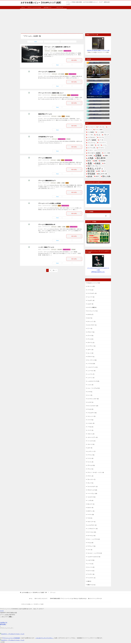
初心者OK (60, 50)
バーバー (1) (90, 430)
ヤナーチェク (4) (91, 535)
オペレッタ (89, 129)
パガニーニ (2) (90, 433)
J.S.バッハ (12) (91, 286)
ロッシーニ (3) (90, 567)
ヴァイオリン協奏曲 (62, 95)
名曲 (66, 74)
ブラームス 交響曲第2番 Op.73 (46, 180)
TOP (34, 592)
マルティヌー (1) (91, 521)
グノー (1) (89, 328)
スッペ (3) (89, 395)
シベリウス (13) (91, 363)
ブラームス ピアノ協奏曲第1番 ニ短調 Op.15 (57, 46)
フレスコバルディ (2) (92, 486)
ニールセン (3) (90, 423)
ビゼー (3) (89, 447)
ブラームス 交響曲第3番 (45, 157)
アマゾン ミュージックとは (34, 7)
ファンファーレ (91, 142)
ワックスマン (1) (91, 577)
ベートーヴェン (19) (92, 493)
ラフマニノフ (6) (91, 546)
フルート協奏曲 (90, 145)
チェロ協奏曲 (90, 132)
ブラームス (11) (91, 465)
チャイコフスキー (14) (92, 405)
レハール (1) (90, 563)
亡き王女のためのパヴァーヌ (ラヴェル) (97, 100)
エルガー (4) (90, 304)
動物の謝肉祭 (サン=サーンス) (94, 96)
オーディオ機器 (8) (91, 307)
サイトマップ (60, 7)
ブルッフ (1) (90, 483)
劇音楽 (89, 160)
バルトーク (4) (90, 444)
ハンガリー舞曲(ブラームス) (46, 247)
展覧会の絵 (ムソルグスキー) (94, 76)
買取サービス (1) (91, 584)
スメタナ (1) (90, 402)
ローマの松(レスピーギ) (93, 62)
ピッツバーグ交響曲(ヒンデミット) (95, 79)
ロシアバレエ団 (91, 147)
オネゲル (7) (90, 314)
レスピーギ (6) (90, 560)
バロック (106, 134)
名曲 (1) (89, 581)
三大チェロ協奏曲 (107, 152)
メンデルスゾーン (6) (92, 528)
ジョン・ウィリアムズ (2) (93, 388)
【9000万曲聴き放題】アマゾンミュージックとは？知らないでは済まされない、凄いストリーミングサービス (76, 598)
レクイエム (104, 145)
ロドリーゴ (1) (90, 570)
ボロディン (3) (90, 511)
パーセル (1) (90, 426)
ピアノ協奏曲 (54, 50)
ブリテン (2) (90, 476)
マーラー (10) (90, 514)
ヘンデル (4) (90, 500)
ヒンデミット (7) (91, 451)
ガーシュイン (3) (91, 321)
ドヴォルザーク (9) (91, 412)
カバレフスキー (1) (91, 325)
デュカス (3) (90, 409)
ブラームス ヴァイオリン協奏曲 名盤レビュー (51, 93)
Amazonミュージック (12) (93, 282)
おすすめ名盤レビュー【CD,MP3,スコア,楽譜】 (41, 2)
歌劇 (99, 171)
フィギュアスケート (102, 142)
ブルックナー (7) (91, 479)
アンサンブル (101, 127)
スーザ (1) (89, 391)
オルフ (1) (89, 318)
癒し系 (104, 171)
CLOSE (2, 642)
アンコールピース (91, 126)
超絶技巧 (97, 176)
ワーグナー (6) (90, 574)
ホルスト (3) (90, 507)
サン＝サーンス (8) (91, 360)
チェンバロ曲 (89, 134)
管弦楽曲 (68, 116)
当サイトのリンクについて (41, 598)
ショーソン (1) (90, 377)
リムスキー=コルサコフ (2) (93, 556)
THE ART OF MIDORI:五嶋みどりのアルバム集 (98, 50)
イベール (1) (90, 289)
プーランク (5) (90, 454)
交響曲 (58, 160)
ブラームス (47, 50)
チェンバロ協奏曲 (100, 132)
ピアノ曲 (101, 139)
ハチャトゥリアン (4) (92, 437)
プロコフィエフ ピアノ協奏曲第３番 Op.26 (97, 113)
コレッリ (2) (90, 353)
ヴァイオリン (101, 147)
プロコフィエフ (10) (92, 490)
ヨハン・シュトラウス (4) (93, 539)
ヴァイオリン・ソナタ (92, 150)
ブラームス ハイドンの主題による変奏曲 (49, 203)
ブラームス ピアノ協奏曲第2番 (46, 71)
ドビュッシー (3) (91, 416)
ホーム (23, 7)
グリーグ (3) (90, 335)
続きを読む (74, 60)
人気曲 (59, 116)
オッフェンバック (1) (92, 311)
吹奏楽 (98, 163)
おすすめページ (47, 7)
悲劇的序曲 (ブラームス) (45, 114)
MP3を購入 (3, 624)
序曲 (104, 163)
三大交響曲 (89, 155)
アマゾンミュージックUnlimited (11, 638)
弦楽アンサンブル (92, 166)
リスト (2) (89, 549)
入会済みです (3, 622)
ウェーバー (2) (90, 297)
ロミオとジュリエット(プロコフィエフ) (96, 103)
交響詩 (106, 155)
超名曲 (89, 176)
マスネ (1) (89, 518)
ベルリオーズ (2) (91, 497)
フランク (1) (90, 469)
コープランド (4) (91, 346)
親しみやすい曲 (102, 173)
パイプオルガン (91, 137)
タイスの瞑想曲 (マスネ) (93, 110)
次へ (54, 270)
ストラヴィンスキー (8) (93, 398)
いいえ (2, 610)
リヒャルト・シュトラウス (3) (94, 553)
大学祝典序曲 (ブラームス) (45, 136)
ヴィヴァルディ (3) (91, 293)
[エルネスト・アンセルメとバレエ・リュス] (12, 633)
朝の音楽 (91, 171)
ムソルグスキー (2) (91, 525)
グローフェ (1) (90, 342)
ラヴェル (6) (90, 542)
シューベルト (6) (91, 370)
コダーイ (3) (90, 349)
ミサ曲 (98, 145)
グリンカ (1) (90, 339)
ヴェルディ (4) (90, 300)
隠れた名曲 (106, 176)
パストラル (101, 137)
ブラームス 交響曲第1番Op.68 (46, 224)
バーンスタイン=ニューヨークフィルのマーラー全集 (98, 269)
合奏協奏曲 (102, 160)
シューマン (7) (90, 374)
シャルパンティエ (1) (92, 367)
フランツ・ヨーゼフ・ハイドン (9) (95, 472)
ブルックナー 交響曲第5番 (93, 106)
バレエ (98, 135)
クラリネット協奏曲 (98, 129)
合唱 (95, 161)
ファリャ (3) (90, 458)
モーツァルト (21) (91, 532)
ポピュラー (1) (90, 504)
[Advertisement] (65, 20)
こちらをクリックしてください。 (44, 638)
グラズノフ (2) (90, 332)
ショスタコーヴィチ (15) (93, 381)
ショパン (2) (90, 384)
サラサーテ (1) (90, 356)
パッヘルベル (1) (91, 440)
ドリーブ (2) (90, 419)
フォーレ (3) (90, 461)
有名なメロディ (67, 50)
